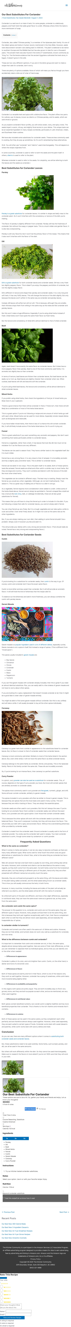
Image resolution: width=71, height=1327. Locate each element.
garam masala (29, 655)
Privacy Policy (35, 1259)
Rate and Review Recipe (12, 1318)
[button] (3, 1102)
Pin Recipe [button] (42, 1109)
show (13, 35)
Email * (2, 1314)
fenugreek (44, 790)
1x (7, 1138)
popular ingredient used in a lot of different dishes (33, 645)
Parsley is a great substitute (12, 213)
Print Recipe (31, 1109)
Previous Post (8, 1212)
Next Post (64, 1212)
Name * (3, 1311)
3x (24, 1138)
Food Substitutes (9, 18)
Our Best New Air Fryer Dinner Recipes (16, 1234)
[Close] (3, 1278)
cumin (46, 581)
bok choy (18, 494)
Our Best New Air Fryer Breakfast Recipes (17, 1231)
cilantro (10, 155)
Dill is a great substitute (10, 283)
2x (16, 1138)
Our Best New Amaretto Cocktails (14, 1238)
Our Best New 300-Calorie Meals (14, 1224)
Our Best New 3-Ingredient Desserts (15, 1227)
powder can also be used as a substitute (28, 780)
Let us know (21, 1198)
